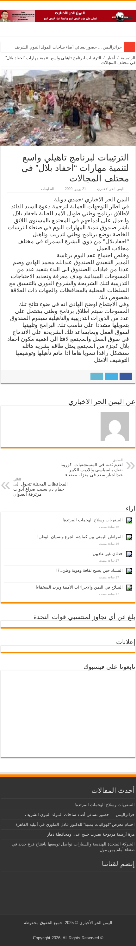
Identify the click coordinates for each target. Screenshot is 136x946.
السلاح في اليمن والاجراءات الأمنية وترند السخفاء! (79, 587)
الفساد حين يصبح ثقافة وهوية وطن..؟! (89, 570)
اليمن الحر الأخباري (95, 922)
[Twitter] (73, 930)
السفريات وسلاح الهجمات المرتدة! (93, 520)
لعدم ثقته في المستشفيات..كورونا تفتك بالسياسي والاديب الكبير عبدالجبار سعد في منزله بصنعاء (91, 467)
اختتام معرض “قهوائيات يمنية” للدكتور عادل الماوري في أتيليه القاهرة (75, 824)
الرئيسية (128, 57)
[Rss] (79, 930)
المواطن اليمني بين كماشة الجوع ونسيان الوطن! (80, 536)
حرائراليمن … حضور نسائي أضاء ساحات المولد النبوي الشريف (68, 47)
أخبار (111, 57)
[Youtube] (67, 930)
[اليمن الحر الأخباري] (68, 15)
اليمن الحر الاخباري (110, 189)
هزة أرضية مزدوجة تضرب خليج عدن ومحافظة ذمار (91, 834)
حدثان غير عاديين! (107, 553)
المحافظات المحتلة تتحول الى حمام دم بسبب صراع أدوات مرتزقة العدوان (40, 487)
